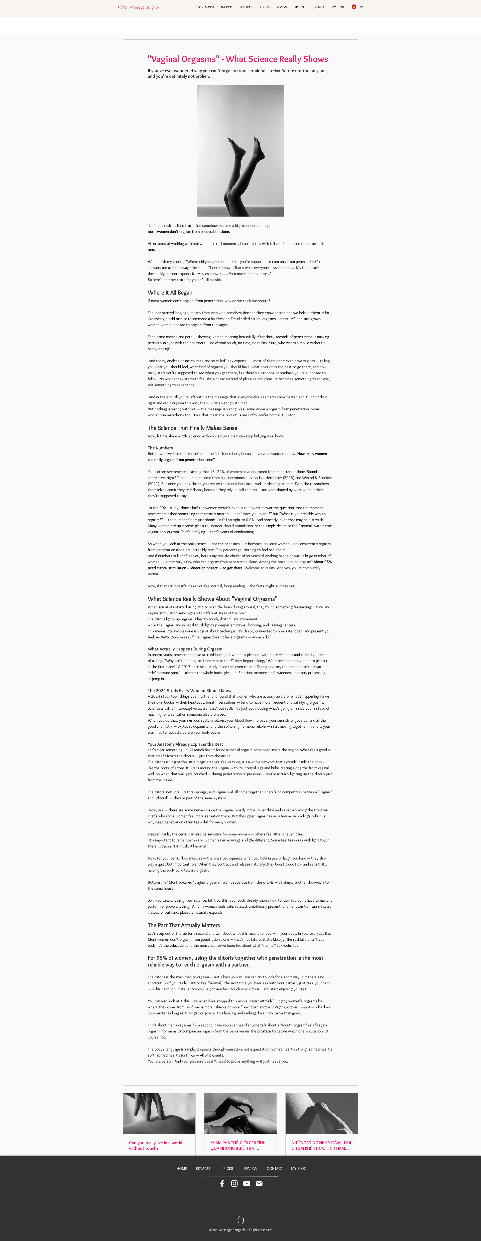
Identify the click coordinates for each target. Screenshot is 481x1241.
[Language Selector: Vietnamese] (357, 7)
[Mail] (259, 1183)
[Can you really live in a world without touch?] (159, 1113)
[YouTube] (246, 1183)
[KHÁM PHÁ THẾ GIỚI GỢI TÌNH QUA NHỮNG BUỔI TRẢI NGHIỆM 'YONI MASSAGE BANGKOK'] (240, 1113)
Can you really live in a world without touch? (155, 1145)
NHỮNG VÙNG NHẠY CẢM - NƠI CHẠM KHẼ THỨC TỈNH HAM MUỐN (321, 1145)
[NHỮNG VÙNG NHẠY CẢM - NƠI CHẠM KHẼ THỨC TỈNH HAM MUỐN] (322, 1113)
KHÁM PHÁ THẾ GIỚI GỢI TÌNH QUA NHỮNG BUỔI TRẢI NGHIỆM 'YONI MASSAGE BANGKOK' (238, 1145)
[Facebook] (222, 1183)
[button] (234, 1183)
